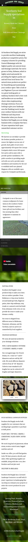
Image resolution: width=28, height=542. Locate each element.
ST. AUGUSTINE (4, 243)
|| (14, 397)
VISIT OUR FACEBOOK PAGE (14, 514)
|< (11, 397)
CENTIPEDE (3, 192)
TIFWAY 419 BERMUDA (5, 240)
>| (17, 397)
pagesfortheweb (13, 536)
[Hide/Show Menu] (3, 5)
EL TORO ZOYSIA (4, 246)
